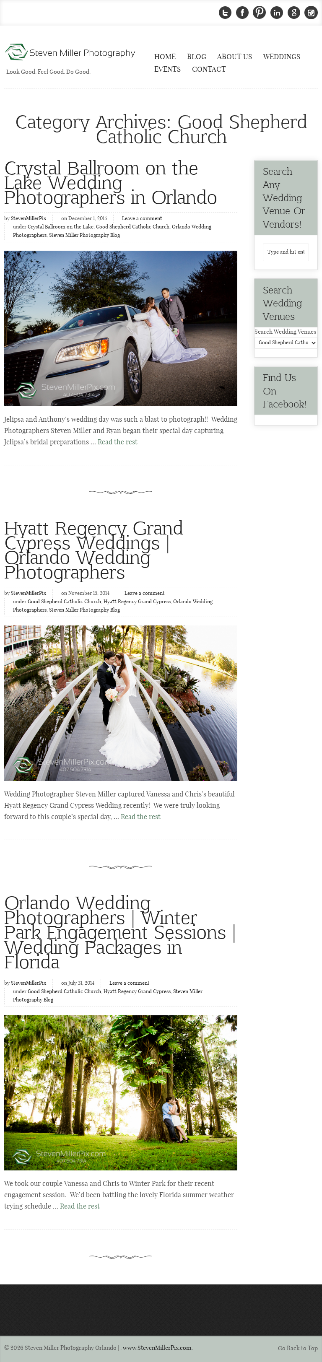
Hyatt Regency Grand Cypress (137, 602)
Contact (209, 69)
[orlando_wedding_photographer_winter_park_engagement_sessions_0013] (120, 1093)
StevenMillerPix (28, 219)
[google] (294, 13)
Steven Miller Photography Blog (84, 236)
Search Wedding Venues (285, 332)
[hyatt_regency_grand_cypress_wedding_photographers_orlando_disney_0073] (120, 703)
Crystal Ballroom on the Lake (60, 227)
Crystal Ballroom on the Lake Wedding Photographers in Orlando (110, 181)
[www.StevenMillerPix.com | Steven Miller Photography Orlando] (120, 328)
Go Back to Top (298, 1348)
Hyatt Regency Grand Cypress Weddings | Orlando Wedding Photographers (93, 549)
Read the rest (118, 442)
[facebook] (242, 13)
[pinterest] (259, 13)
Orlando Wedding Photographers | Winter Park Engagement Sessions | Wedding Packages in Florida (120, 931)
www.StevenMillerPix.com (157, 1348)
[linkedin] (276, 13)
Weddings (281, 57)
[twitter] (225, 13)
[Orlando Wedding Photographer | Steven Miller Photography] (70, 52)
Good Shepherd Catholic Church (132, 227)
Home (165, 57)
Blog (196, 57)
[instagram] (311, 13)
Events (167, 69)
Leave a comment (142, 219)
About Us (234, 57)
